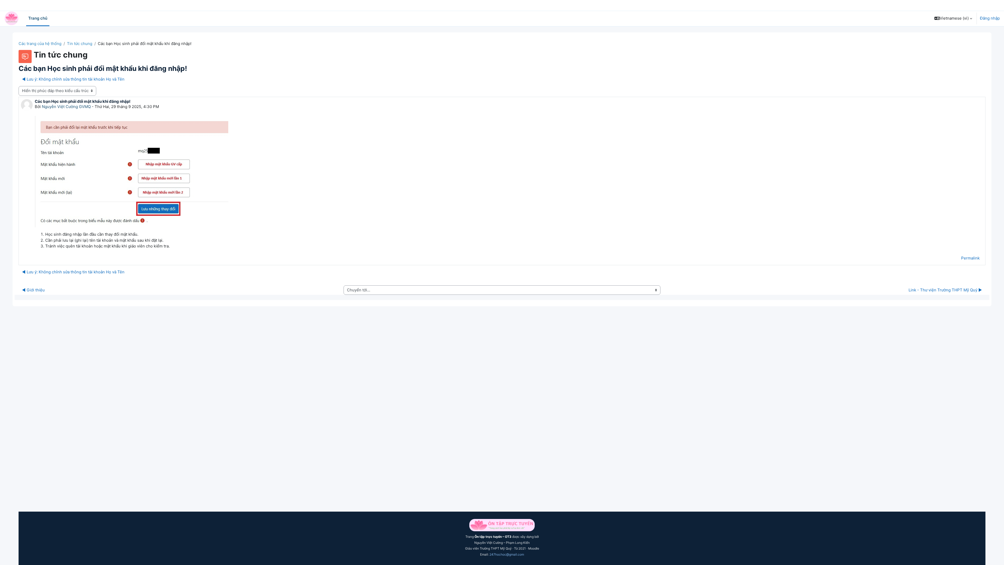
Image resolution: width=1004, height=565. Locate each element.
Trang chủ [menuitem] (37, 18)
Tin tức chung (79, 43)
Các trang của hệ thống (40, 43)
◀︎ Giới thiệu (33, 289)
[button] (953, 18)
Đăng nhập (990, 18)
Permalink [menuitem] (970, 258)
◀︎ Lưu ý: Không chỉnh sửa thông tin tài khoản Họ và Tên (73, 79)
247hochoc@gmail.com (506, 554)
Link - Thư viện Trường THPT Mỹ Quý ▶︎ (945, 289)
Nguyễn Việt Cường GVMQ (66, 106)
